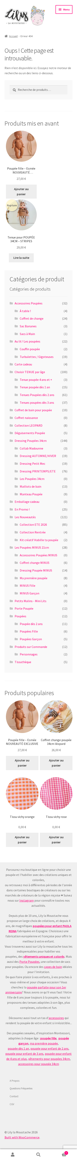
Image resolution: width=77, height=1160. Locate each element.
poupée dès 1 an (18, 1048)
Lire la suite (21, 258)
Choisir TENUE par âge (30, 372)
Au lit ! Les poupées (27, 341)
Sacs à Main (27, 334)
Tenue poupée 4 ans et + (36, 380)
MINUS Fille (27, 586)
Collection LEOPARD (28, 425)
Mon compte (13, 1154)
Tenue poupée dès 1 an (35, 387)
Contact (14, 1096)
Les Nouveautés (25, 517)
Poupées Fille (29, 631)
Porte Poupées (29, 962)
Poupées (20, 616)
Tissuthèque (23, 662)
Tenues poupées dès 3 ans (37, 402)
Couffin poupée (30, 349)
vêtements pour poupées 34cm (49, 1059)
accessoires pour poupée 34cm (38, 1064)
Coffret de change (31, 318)
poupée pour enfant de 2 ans (49, 1048)
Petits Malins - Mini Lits (30, 601)
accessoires (56, 1018)
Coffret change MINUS (34, 563)
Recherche (38, 1154)
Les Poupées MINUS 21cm (32, 547)
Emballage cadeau (27, 502)
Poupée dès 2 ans (31, 624)
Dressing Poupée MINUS (36, 570)
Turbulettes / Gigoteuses (37, 357)
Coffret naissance (26, 418)
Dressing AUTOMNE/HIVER (38, 456)
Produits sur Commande (31, 647)
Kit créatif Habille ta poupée (39, 540)
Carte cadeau (23, 364)
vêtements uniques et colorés (43, 956)
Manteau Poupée (31, 494)
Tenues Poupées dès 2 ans (37, 395)
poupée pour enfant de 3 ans (24, 1054)
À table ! (25, 311)
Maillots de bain (30, 486)
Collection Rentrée (33, 532)
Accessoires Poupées (28, 303)
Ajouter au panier (21, 191)
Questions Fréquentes (21, 1088)
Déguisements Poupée (30, 433)
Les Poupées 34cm (32, 479)
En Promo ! (22, 509)
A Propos (14, 1080)
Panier (59, 1152)
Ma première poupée (33, 578)
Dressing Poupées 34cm (31, 441)
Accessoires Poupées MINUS (38, 555)
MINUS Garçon (29, 593)
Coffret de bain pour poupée (33, 410)
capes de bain (53, 967)
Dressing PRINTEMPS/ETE (38, 471)
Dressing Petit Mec (32, 464)
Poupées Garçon (31, 639)
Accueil (13, 36)
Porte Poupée (24, 608)
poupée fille (48, 1038)
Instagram (26, 900)
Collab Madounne (31, 448)
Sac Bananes (28, 326)
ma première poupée (44, 1043)
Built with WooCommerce (22, 1137)
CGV (12, 1104)
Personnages (29, 654)
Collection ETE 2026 (33, 525)
